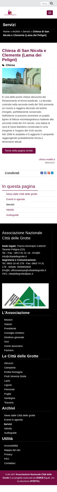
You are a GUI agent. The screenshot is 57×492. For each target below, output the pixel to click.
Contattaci (9, 463)
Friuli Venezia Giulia (15, 376)
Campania (9, 367)
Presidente (10, 328)
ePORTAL (35, 481)
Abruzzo (8, 363)
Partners (9, 350)
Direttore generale (14, 337)
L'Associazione (16, 313)
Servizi (26, 31)
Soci (6, 341)
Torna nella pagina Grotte (19, 150)
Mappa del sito (12, 450)
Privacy (8, 454)
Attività (8, 428)
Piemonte (9, 389)
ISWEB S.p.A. (43, 478)
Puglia (7, 393)
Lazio (7, 380)
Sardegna (9, 398)
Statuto (8, 324)
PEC (6, 458)
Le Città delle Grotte (20, 356)
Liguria (8, 385)
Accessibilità (11, 445)
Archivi (16, 31)
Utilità (7, 439)
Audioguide (10, 432)
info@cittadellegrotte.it (14, 256)
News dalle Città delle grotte (19, 415)
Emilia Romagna (13, 372)
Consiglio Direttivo (14, 333)
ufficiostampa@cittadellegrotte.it (28, 270)
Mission (8, 319)
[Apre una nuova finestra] (42, 172)
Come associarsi (13, 346)
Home (6, 31)
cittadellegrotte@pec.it (21, 273)
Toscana (8, 402)
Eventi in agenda (13, 419)
